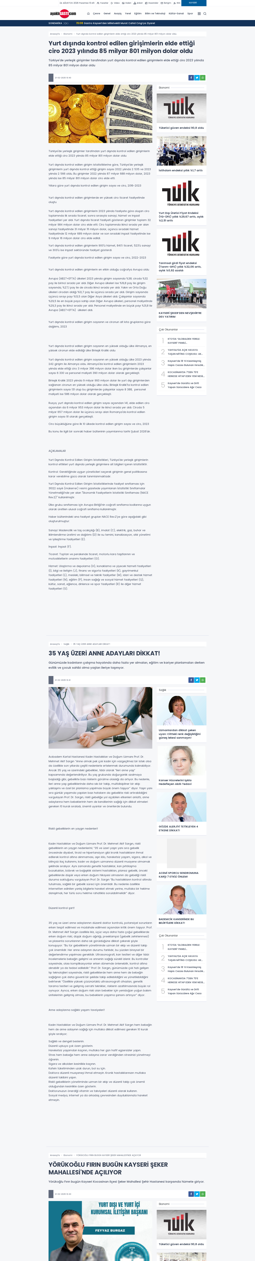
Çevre (96, 13)
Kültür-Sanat (176, 13)
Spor (190, 13)
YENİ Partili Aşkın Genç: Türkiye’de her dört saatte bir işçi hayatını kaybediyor (126, 23)
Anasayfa (55, 33)
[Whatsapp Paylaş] (202, 77)
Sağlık (66, 644)
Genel (107, 13)
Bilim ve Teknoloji (155, 13)
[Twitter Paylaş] (197, 77)
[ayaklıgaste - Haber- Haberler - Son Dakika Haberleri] (63, 13)
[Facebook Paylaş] (191, 77)
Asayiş (118, 13)
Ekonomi (68, 33)
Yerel (128, 13)
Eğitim (138, 13)
